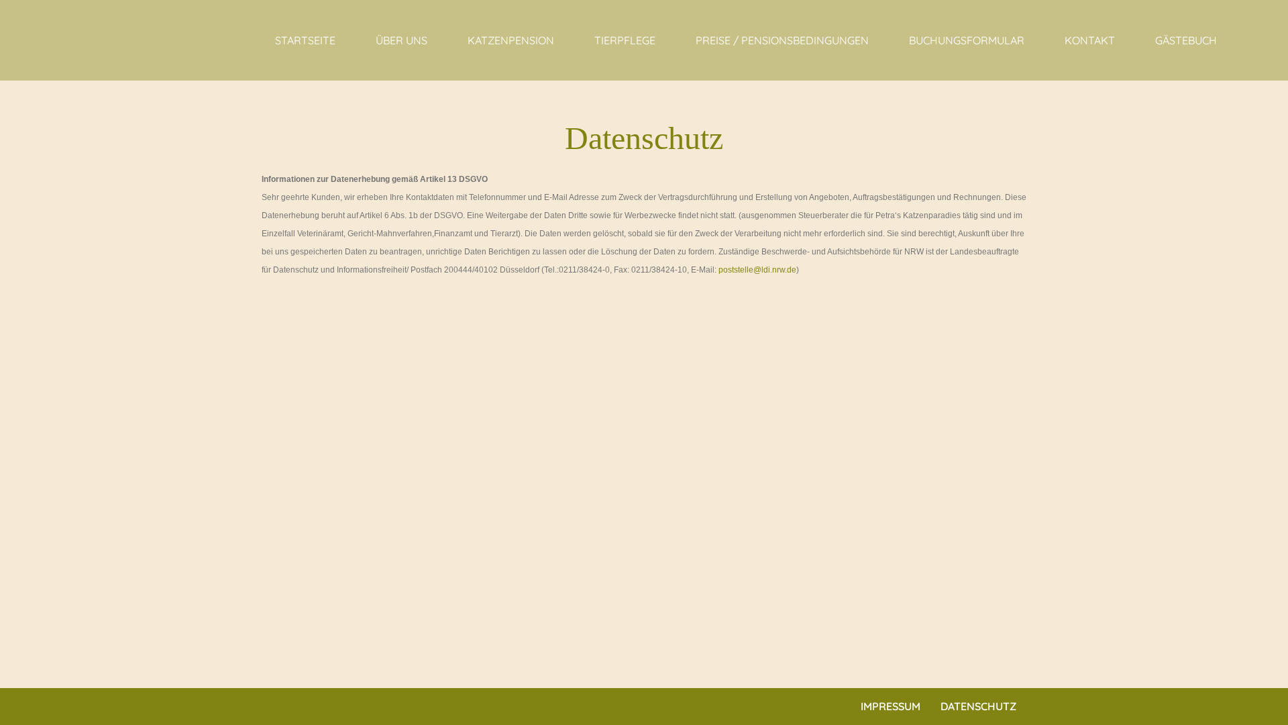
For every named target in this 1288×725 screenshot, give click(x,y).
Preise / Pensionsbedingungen (782, 40)
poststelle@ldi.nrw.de (757, 270)
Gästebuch (1186, 40)
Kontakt (1090, 40)
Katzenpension (511, 40)
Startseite (305, 40)
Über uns (401, 40)
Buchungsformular (966, 40)
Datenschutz (978, 706)
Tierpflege (624, 40)
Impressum (890, 706)
